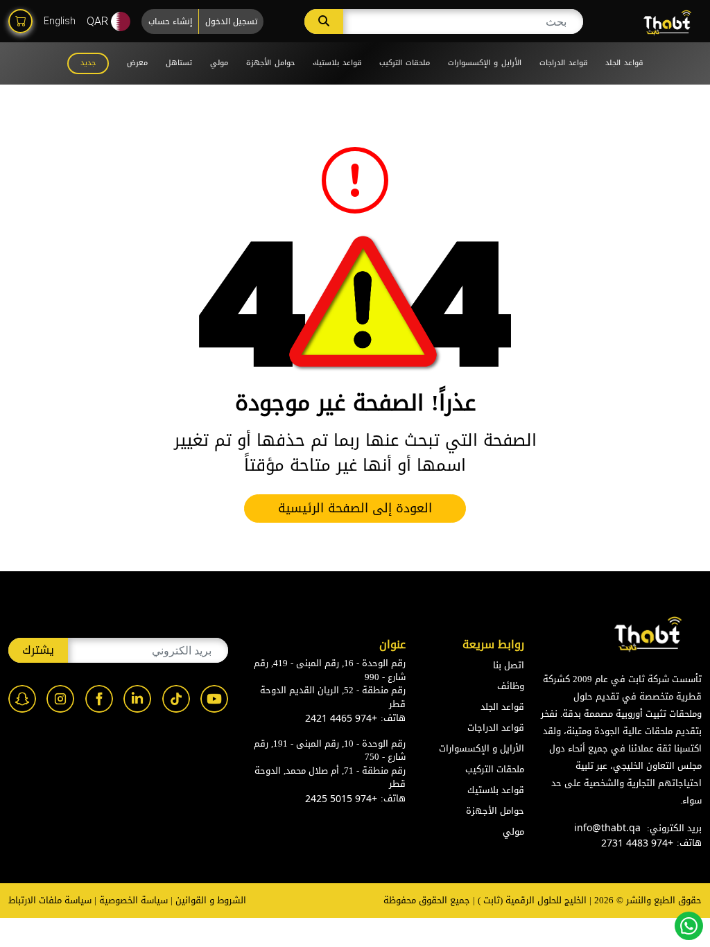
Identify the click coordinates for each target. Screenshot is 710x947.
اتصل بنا (508, 665)
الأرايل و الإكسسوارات (484, 62)
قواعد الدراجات (563, 62)
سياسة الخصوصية (133, 900)
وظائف (510, 686)
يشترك (38, 650)
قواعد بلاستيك (337, 62)
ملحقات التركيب (404, 62)
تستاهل (179, 62)
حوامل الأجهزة (270, 62)
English (60, 20)
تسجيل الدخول (231, 21)
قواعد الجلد (624, 62)
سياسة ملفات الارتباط (50, 900)
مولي (219, 62)
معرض (137, 62)
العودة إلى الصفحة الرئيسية (355, 508)
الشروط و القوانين (210, 900)
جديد (88, 62)
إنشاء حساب (170, 21)
